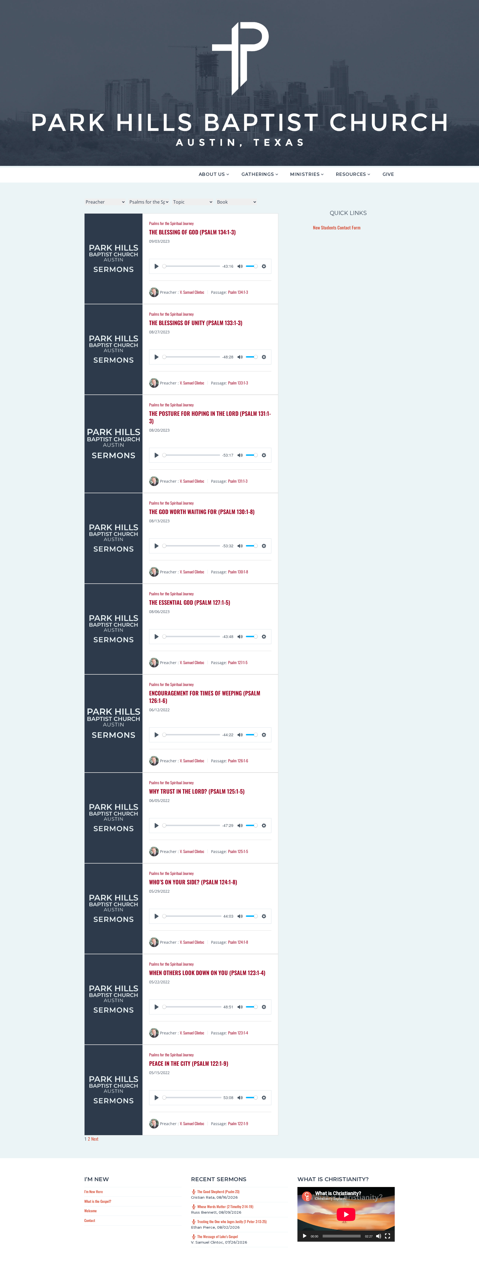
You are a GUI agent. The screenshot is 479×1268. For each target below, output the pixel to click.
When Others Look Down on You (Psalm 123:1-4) (207, 972)
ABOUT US (212, 174)
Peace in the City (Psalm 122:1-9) (188, 1063)
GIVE (388, 174)
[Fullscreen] (387, 1236)
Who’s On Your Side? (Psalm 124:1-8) (193, 882)
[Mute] (378, 1236)
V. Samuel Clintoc (192, 292)
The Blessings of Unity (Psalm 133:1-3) (195, 322)
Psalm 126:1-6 (238, 760)
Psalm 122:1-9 (238, 1123)
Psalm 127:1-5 (238, 662)
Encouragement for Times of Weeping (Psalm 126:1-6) (204, 697)
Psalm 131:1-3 (238, 481)
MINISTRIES (305, 174)
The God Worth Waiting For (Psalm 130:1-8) (201, 511)
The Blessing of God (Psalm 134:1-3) (192, 232)
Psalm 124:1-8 (238, 942)
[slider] (191, 266)
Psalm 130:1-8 (238, 571)
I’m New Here (93, 1191)
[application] (346, 1214)
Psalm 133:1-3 (238, 383)
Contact (89, 1220)
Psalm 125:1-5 (238, 851)
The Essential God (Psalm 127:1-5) (189, 602)
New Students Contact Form (336, 227)
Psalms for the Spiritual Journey (171, 223)
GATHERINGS (257, 174)
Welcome (90, 1210)
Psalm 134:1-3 (238, 292)
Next (94, 1138)
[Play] (304, 1236)
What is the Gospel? (97, 1201)
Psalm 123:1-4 (238, 1033)
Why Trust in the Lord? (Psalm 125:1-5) (196, 791)
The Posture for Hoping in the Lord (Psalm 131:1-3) (210, 417)
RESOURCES (351, 174)
